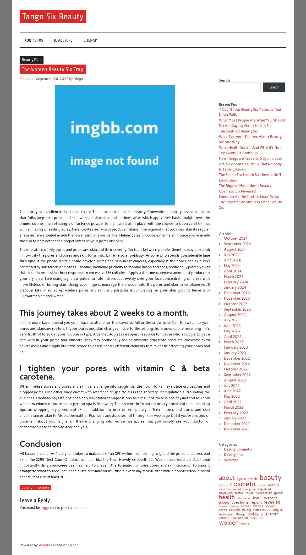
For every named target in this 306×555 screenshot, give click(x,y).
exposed (226, 493)
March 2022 (233, 407)
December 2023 (237, 293)
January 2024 (235, 287)
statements (260, 510)
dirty (222, 489)
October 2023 (235, 304)
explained (264, 489)
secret (246, 506)
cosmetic (243, 484)
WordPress (47, 545)
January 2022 (235, 418)
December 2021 (237, 424)
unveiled (256, 518)
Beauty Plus (31, 60)
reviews (234, 506)
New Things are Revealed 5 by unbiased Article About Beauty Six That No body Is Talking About (250, 164)
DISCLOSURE (63, 40)
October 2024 (235, 238)
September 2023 (237, 309)
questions (240, 502)
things (241, 514)
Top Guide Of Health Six (238, 153)
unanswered (239, 517)
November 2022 (237, 364)
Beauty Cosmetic (238, 449)
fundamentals (264, 493)
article (253, 479)
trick (264, 514)
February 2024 (236, 282)
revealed (272, 502)
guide (278, 493)
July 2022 (232, 386)
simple (234, 509)
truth (274, 514)
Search (224, 80)
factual (239, 493)
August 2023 (235, 315)
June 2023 (232, 326)
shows (223, 510)
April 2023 (232, 337)
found (250, 493)
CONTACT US (34, 40)
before (223, 485)
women (43, 487)
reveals (223, 506)
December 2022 (237, 358)
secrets (258, 506)
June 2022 (232, 391)
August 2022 (235, 380)
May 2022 (232, 396)
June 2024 (232, 260)
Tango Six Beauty (53, 16)
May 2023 (232, 331)
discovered (234, 489)
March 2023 (233, 342)
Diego (78, 79)
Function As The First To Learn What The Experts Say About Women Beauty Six (250, 202)
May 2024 (232, 266)
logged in (48, 508)
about (227, 478)
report (256, 502)
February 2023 (236, 347)
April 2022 (232, 402)
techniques (226, 514)
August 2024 (235, 249)
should (270, 506)
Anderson (70, 545)
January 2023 (235, 353)
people (224, 502)
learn (257, 498)
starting (246, 510)
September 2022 (237, 375)
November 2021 (237, 429)
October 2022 (235, 369)
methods (270, 498)
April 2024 (232, 271)
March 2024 (233, 277)
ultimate (224, 518)
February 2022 (236, 413)
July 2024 (232, 255)
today (253, 514)
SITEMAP (90, 40)
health (227, 497)
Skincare (231, 460)
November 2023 (237, 298)
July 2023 (232, 320)
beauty (27, 487)
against (241, 479)
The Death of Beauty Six (238, 131)
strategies (276, 509)
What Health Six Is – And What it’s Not (250, 147)
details (273, 485)
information (244, 498)
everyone (249, 489)
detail (262, 485)
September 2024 (237, 244)
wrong (244, 523)
